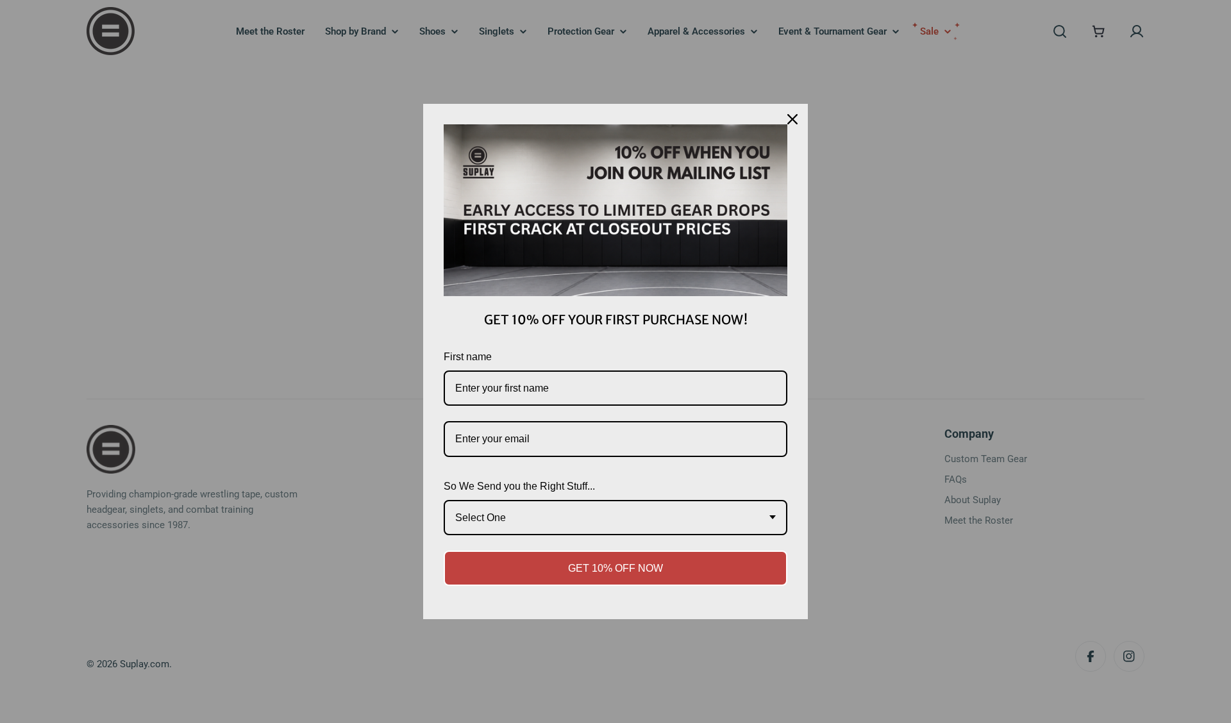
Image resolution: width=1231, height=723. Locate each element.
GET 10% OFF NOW (615, 568)
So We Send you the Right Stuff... (519, 486)
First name (468, 356)
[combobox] (615, 517)
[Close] (792, 119)
